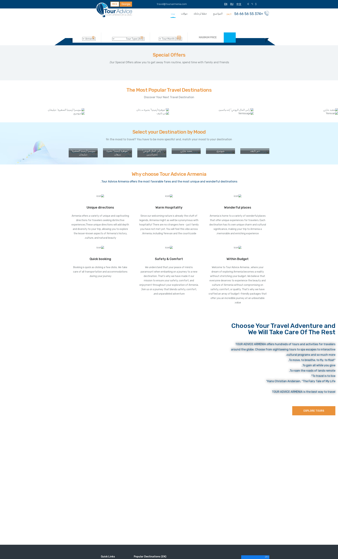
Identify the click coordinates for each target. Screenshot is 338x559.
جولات (184, 13)
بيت (173, 13)
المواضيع (218, 13)
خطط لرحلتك (200, 13)
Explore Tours (313, 410)
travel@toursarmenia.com (172, 4)
